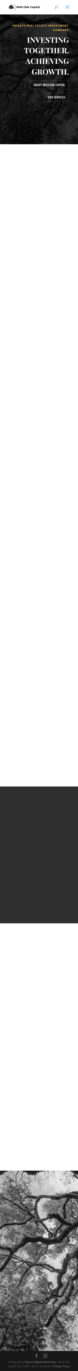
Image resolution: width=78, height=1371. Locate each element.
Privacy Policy (61, 1366)
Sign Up (39, 168)
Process (39, 381)
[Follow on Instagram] (39, 1325)
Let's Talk (39, 483)
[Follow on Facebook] (32, 1325)
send (56, 1260)
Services (39, 273)
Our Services (56, 97)
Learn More (39, 849)
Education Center (23, 1133)
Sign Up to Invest (27, 650)
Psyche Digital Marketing (40, 1362)
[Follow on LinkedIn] (46, 1325)
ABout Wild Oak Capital (49, 85)
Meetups (17, 1147)
